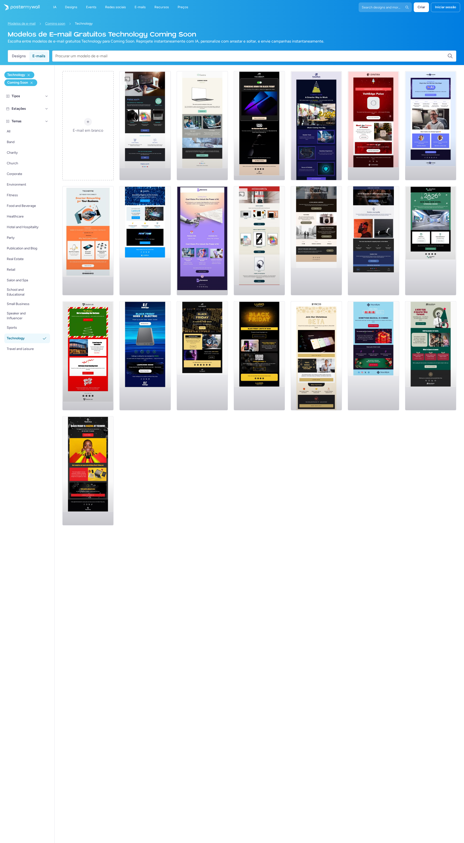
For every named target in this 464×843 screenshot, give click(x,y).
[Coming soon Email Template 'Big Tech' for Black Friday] (259, 125)
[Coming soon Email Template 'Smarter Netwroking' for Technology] (88, 240)
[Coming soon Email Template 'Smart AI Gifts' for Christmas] (373, 355)
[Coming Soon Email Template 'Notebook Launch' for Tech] (202, 125)
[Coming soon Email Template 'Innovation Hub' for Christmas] (88, 355)
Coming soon (55, 24)
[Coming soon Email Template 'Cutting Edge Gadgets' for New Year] (430, 240)
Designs (19, 56)
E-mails (38, 56)
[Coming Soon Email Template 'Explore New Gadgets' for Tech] (259, 240)
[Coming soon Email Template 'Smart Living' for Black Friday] (259, 355)
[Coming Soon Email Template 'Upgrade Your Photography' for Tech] (316, 240)
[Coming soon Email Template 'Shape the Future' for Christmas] (316, 355)
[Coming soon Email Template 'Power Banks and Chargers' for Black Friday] (145, 355)
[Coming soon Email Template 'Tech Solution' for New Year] (316, 125)
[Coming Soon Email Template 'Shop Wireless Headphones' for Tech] (373, 240)
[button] (47, 96)
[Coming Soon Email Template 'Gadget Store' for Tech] (145, 125)
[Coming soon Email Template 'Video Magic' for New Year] (430, 125)
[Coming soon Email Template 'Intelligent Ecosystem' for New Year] (145, 240)
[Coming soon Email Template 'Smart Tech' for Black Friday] (202, 355)
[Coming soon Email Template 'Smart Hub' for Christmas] (373, 125)
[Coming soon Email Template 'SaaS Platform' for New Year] (430, 355)
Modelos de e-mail (22, 24)
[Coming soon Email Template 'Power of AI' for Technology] (202, 240)
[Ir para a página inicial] (20, 7)
